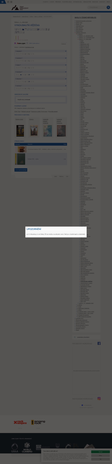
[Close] (86, 226)
